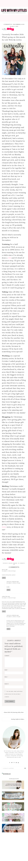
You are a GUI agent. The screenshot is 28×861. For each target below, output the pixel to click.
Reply (4, 577)
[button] (14, 3)
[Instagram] (16, 762)
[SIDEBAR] (6, 774)
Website (7, 683)
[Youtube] (18, 762)
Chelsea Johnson (12, 581)
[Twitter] (12, 762)
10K (9, 258)
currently (22, 563)
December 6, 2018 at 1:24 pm (13, 616)
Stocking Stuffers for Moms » (18, 719)
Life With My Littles (14, 10)
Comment (7, 655)
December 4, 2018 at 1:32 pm (13, 583)
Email (6, 676)
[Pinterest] (14, 762)
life (14, 564)
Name (6, 669)
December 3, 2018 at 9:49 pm (8, 570)
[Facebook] (10, 762)
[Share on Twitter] (10, 29)
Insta (4, 527)
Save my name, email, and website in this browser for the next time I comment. (14, 694)
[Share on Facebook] (8, 29)
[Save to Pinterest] (13, 29)
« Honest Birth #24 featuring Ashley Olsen (13, 712)
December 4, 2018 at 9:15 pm (8, 597)
